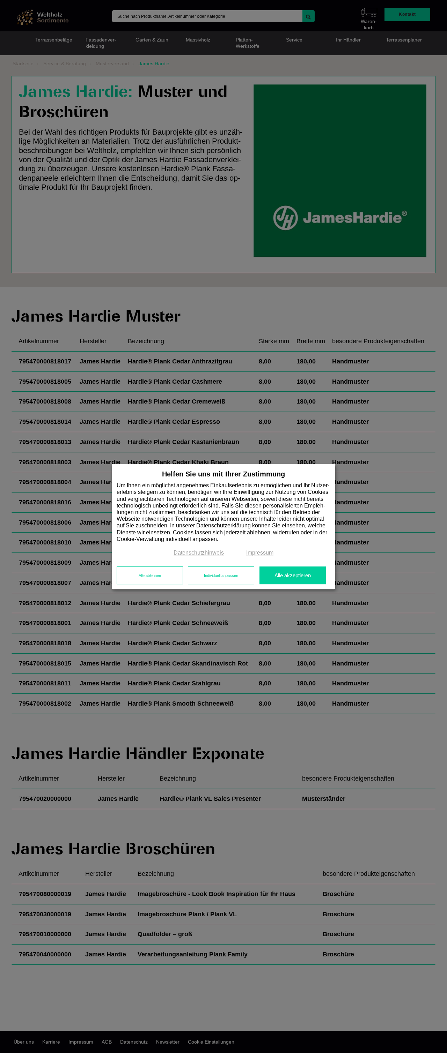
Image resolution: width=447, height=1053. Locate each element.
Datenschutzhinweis (199, 553)
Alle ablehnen (150, 575)
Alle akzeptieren (292, 575)
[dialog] (223, 526)
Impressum (259, 553)
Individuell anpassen (221, 575)
